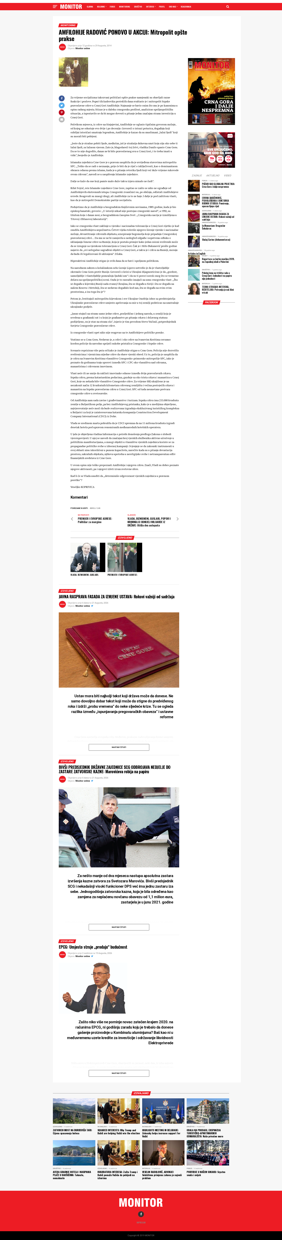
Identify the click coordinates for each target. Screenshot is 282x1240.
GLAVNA (90, 6)
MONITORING (124, 6)
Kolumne (101, 6)
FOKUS (112, 6)
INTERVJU (150, 6)
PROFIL (162, 6)
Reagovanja (186, 6)
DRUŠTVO (138, 6)
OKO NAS (172, 6)
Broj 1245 (95, 508)
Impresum (141, 1222)
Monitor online (82, 48)
